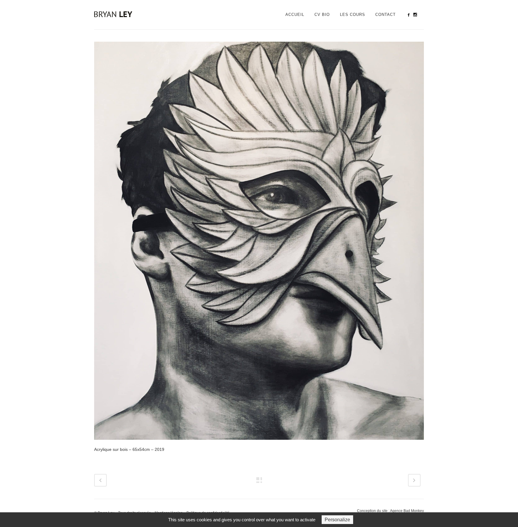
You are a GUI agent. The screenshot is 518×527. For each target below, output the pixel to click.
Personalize (337, 519)
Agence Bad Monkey (407, 511)
